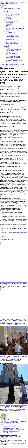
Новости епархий (11, 33)
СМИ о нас (9, 38)
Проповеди (9, 18)
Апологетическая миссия (13, 56)
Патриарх (5, 11)
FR (13, 3)
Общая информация (11, 21)
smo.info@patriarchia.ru (6, 3)
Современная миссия (11, 45)
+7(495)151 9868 (16, 436)
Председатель (9, 22)
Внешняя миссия (10, 55)
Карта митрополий (11, 62)
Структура (9, 24)
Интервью (9, 15)
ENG (15, 3)
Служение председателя (12, 36)
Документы (6, 46)
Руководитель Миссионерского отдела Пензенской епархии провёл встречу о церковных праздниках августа (13, 358)
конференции (10, 94)
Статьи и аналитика (8, 39)
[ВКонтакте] (3, 6)
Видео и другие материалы (13, 59)
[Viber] (6, 6)
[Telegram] (1, 6)
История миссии (10, 42)
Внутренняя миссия (11, 53)
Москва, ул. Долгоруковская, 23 (8, 2)
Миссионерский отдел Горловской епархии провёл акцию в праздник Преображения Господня (13, 405)
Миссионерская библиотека (13, 57)
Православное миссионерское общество (16, 26)
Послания (8, 17)
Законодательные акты (12, 50)
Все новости (6, 31)
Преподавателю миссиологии (14, 60)
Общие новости (10, 32)
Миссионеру (6, 52)
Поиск (1, 7)
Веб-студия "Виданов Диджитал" (18, 443)
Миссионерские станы (12, 43)
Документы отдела (11, 47)
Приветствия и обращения (13, 14)
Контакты (8, 25)
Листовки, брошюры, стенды (11, 431)
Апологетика (9, 40)
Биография (9, 12)
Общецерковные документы (13, 49)
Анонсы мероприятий (12, 35)
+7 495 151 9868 (21, 2)
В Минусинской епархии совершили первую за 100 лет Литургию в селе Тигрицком (13, 320)
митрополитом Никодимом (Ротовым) (14, 119)
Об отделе (5, 19)
